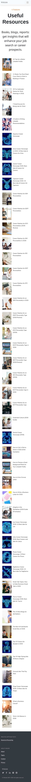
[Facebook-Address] (6, 773)
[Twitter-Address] (3, 773)
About (2, 751)
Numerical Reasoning (7, 740)
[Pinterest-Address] (17, 773)
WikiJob (4, 2)
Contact (3, 759)
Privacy (3, 762)
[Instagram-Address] (13, 773)
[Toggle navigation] (27, 2)
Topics (3, 755)
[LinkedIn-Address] (10, 773)
